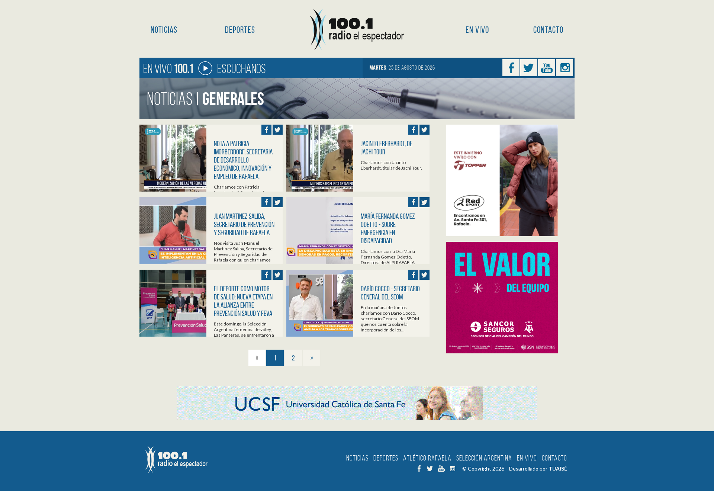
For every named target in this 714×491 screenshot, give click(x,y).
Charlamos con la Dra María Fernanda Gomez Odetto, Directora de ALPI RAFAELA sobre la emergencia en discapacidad (388, 262)
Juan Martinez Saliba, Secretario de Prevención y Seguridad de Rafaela (244, 224)
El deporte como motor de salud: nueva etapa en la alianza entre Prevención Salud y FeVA (243, 301)
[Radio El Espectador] (357, 30)
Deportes (240, 30)
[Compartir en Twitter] (278, 130)
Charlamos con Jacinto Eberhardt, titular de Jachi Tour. (391, 165)
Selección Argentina (484, 458)
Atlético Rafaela (427, 458)
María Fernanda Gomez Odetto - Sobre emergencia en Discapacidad (388, 228)
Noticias (164, 30)
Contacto (548, 30)
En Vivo (477, 30)
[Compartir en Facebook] (266, 130)
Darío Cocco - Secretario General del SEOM (390, 293)
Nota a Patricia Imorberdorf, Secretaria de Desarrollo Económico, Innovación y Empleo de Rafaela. (243, 159)
